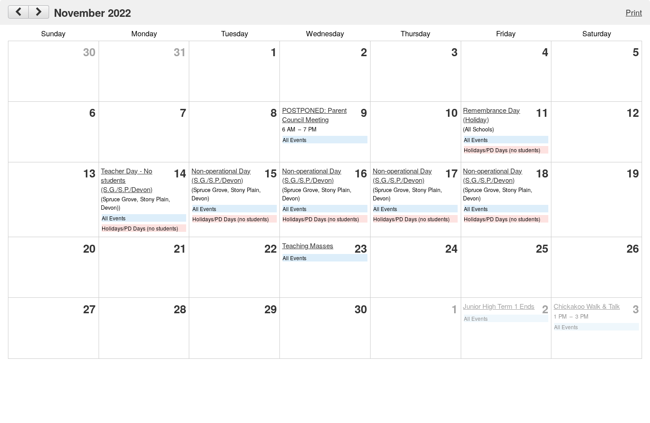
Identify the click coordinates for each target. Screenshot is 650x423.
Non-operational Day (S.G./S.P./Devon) (221, 175)
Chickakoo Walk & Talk (587, 306)
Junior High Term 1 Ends (499, 306)
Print (634, 12)
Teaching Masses (307, 245)
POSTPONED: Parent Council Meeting (314, 114)
